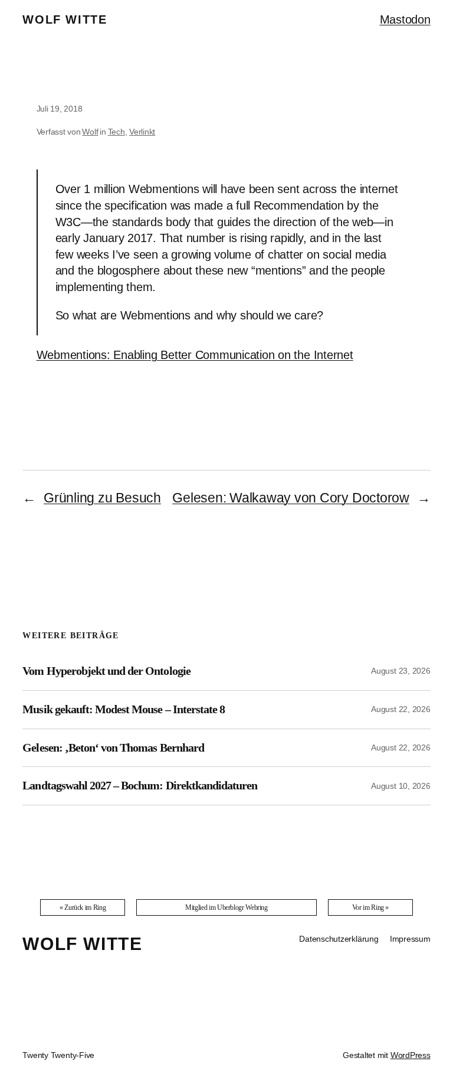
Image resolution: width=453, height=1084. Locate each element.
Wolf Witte (64, 19)
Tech (116, 131)
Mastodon (405, 19)
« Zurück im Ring (83, 907)
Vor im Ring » (370, 907)
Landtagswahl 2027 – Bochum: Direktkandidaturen (139, 785)
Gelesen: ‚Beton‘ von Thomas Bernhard (112, 747)
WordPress (410, 1055)
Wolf (90, 131)
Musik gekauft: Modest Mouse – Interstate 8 (123, 709)
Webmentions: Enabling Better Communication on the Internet (195, 354)
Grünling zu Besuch (102, 497)
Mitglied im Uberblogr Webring (226, 907)
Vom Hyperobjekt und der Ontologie (106, 670)
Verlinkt (142, 131)
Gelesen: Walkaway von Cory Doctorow (290, 497)
